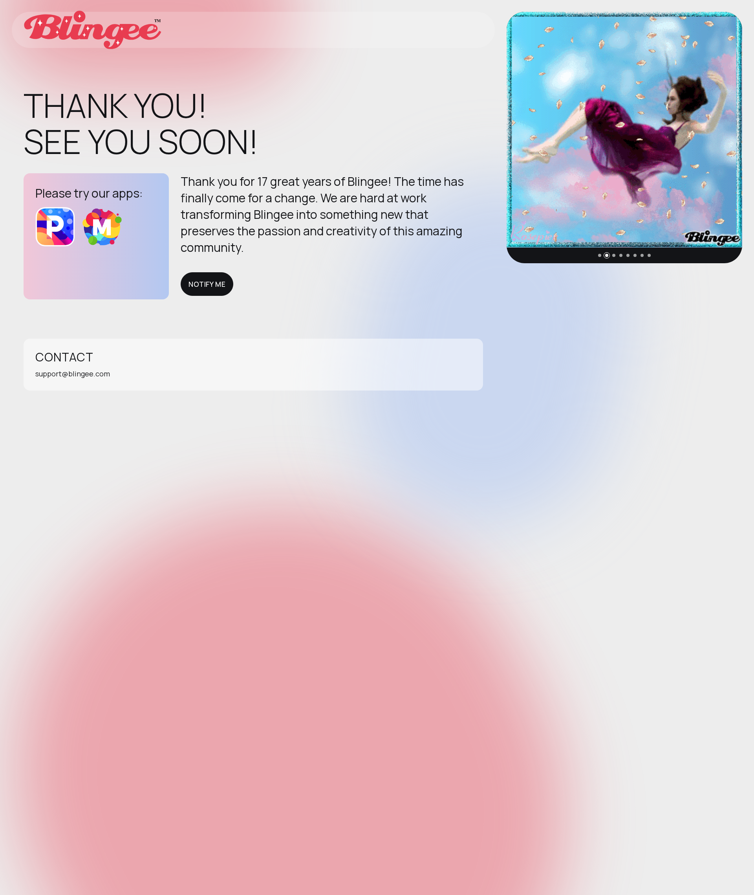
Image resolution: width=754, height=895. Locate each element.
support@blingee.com (72, 373)
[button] (599, 255)
